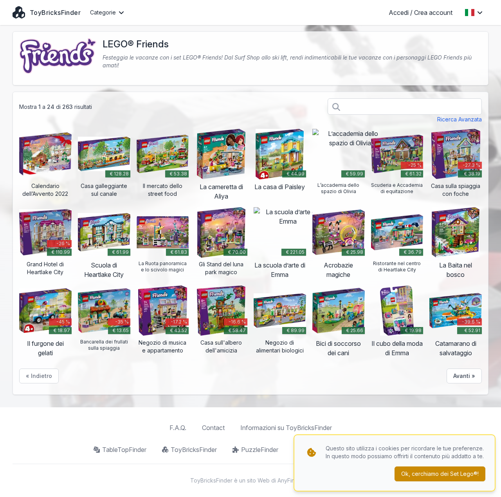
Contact (213, 428)
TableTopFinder (124, 450)
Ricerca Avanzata (459, 119)
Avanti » (464, 375)
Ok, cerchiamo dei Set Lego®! (440, 473)
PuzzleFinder (259, 450)
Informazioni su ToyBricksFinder (286, 428)
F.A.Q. (177, 428)
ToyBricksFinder (194, 450)
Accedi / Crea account (420, 12)
